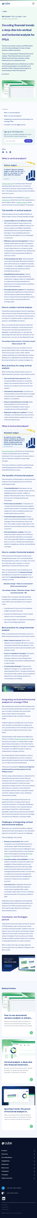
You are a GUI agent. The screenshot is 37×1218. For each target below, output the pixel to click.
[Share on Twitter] (7, 152)
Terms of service (5, 1207)
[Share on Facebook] (3, 152)
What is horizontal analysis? (13, 116)
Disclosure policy (5, 1209)
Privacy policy (5, 1204)
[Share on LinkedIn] (10, 152)
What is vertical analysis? (12, 112)
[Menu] (33, 3)
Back (5, 11)
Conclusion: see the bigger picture (15, 125)
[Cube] (6, 3)
